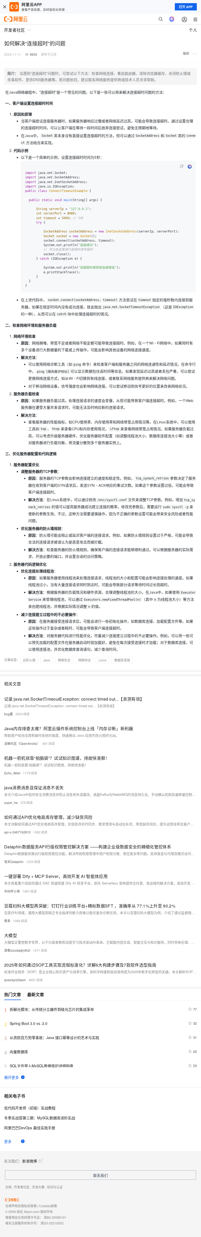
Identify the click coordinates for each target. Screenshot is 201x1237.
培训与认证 (55, 1187)
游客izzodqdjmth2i (17, 950)
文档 (8, 1187)
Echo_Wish (12, 773)
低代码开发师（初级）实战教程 (29, 1107)
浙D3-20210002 (52, 1223)
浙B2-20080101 (55, 1217)
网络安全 (64, 660)
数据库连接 (122, 660)
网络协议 (84, 660)
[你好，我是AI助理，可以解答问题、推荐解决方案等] (171, 19)
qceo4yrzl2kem (15, 980)
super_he (11, 802)
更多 (8, 1141)
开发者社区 (22, 1187)
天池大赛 (38, 1187)
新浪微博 (29, 1161)
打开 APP (186, 6)
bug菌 (8, 714)
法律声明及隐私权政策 (21, 1206)
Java (46, 660)
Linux (103, 660)
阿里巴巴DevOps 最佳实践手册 (29, 1127)
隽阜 (7, 920)
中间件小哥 (12, 891)
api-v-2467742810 (17, 832)
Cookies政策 (48, 1206)
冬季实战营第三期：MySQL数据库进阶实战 (39, 1117)
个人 (193, 30)
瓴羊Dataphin (14, 861)
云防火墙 (29, 660)
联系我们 (100, 1175)
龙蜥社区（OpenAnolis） (22, 743)
